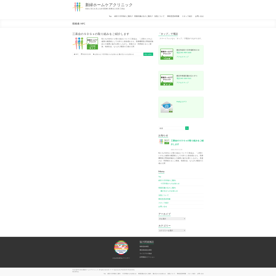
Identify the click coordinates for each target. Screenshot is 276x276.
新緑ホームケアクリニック (109, 4)
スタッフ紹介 (187, 16)
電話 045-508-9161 (183, 78)
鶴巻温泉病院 (144, 246)
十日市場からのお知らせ (109, 54)
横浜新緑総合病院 (146, 250)
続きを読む (148, 54)
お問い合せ (199, 16)
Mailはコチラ (181, 102)
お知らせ (98, 54)
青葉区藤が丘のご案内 (142, 16)
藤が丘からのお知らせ (126, 54)
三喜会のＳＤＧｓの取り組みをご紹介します (100, 34)
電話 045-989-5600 (183, 52)
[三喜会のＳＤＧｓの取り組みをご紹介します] (85, 38)
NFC (77, 54)
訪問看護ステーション (147, 257)
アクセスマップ (182, 57)
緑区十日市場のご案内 (123, 16)
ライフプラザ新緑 (146, 253)
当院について (159, 16)
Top (110, 16)
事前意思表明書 (173, 16)
